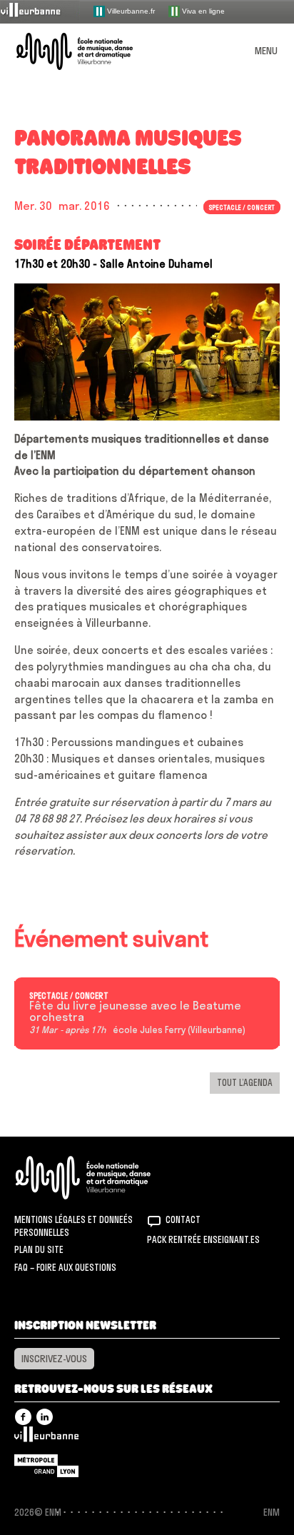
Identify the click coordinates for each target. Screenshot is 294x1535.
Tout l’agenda (245, 1082)
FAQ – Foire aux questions (65, 1267)
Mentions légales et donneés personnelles (73, 1226)
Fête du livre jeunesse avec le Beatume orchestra (135, 1011)
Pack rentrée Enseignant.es (203, 1239)
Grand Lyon (46, 1465)
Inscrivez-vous (54, 1358)
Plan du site (39, 1249)
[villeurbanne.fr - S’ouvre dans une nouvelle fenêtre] (40, 11)
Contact (183, 1219)
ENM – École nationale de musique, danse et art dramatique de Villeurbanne (91, 51)
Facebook (23, 1417)
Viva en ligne (202, 10)
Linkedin (45, 1417)
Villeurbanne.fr (130, 10)
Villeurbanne (46, 1437)
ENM (101, 1177)
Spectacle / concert (68, 996)
